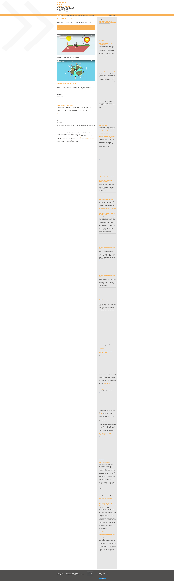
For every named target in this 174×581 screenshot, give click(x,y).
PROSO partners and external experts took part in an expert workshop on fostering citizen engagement (107, 388)
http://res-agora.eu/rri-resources (81, 137)
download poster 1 (69, 129)
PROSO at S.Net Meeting (104, 422)
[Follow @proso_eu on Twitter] (102, 578)
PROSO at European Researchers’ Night (107, 199)
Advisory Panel (78, 15)
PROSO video (101, 493)
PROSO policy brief (103, 125)
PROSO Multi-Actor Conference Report (107, 176)
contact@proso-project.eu (103, 573)
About (63, 15)
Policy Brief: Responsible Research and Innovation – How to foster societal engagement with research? (106, 132)
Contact (110, 15)
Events (67, 15)
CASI (111, 412)
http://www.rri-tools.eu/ (90, 138)
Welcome (59, 15)
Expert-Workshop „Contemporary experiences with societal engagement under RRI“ (107, 504)
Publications (92, 15)
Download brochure (60, 129)
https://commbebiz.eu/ (107, 383)
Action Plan (85, 15)
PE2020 (100, 413)
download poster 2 (77, 129)
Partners (72, 15)
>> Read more (101, 40)
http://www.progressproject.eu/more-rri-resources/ (65, 135)
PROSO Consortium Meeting (104, 462)
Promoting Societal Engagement (66, 6)
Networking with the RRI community (106, 408)
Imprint (114, 15)
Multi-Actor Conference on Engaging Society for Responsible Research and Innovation (106, 298)
